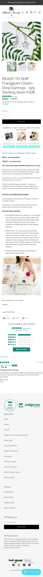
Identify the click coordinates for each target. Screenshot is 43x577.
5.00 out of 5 (26, 328)
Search (6, 424)
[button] (7, 96)
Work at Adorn (9, 478)
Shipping (20, 102)
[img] (4, 362)
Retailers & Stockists (11, 451)
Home (6, 419)
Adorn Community (10, 467)
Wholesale (8, 456)
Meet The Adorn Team (12, 472)
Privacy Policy (8, 492)
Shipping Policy (9, 503)
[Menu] (40, 12)
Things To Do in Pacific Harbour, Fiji (16, 435)
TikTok (38, 165)
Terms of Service (10, 508)
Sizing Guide (8, 440)
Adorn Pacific (18, 570)
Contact (6, 430)
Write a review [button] (21, 349)
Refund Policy (9, 497)
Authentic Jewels (10, 462)
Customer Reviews (10, 446)
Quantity (4, 111)
